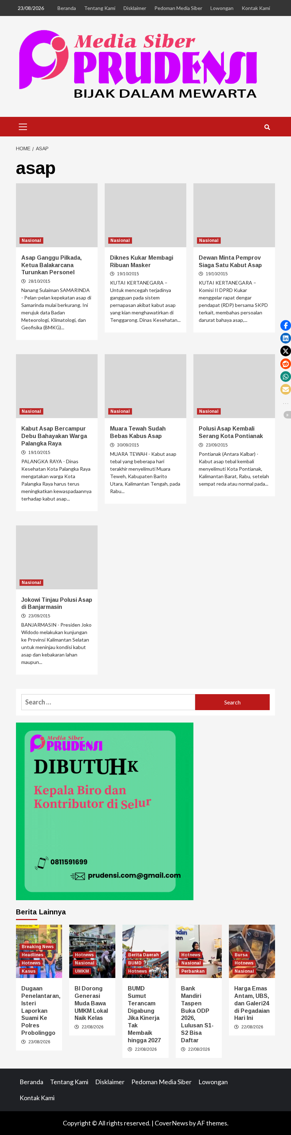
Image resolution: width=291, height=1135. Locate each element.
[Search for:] (108, 702)
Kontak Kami (256, 8)
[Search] (267, 127)
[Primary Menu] (23, 126)
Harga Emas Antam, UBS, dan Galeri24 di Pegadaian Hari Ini (252, 1003)
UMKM (82, 971)
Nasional (31, 240)
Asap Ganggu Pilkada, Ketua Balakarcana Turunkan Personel (51, 265)
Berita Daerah (143, 954)
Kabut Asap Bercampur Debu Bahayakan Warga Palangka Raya (54, 436)
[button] (285, 325)
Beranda (66, 8)
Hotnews (31, 963)
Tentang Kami (99, 8)
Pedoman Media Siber (178, 8)
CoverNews (171, 1123)
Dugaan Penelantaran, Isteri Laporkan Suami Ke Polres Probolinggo (40, 1010)
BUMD (135, 963)
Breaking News (38, 946)
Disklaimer (134, 8)
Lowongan (222, 8)
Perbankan (192, 971)
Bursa (241, 954)
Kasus (28, 971)
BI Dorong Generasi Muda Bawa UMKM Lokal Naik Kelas (91, 1003)
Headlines (32, 954)
